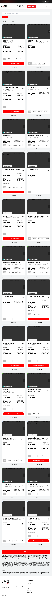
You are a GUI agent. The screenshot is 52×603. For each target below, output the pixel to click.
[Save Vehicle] (23, 42)
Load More (26, 551)
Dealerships (46, 1)
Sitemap (27, 600)
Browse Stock (31, 6)
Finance (28, 586)
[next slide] (24, 31)
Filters (5, 17)
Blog (28, 588)
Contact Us (29, 592)
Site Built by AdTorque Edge (43, 600)
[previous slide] (3, 31)
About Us (29, 590)
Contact (5, 595)
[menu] (50, 6)
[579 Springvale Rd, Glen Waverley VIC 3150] (48, 6)
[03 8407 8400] (46, 6)
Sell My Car (29, 583)
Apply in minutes (13, 63)
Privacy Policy (22, 600)
